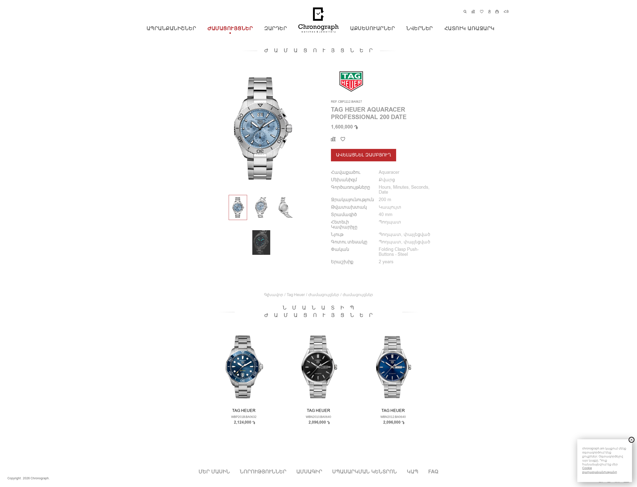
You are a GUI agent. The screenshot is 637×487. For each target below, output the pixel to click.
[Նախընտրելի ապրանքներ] (343, 139)
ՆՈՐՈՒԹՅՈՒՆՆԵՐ (263, 472)
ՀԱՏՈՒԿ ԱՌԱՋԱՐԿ (469, 28)
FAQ (433, 472)
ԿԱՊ (412, 472)
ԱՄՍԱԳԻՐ (309, 472)
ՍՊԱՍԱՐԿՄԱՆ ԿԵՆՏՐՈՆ (364, 472)
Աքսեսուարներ (372, 28)
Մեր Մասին (214, 472)
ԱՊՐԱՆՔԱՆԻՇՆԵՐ (171, 28)
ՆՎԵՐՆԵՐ (419, 28)
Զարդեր (275, 28)
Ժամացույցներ (230, 28)
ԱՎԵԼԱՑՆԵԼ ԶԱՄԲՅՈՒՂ (363, 155)
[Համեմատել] (333, 139)
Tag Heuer (296, 295)
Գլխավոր (273, 295)
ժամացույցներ (358, 295)
